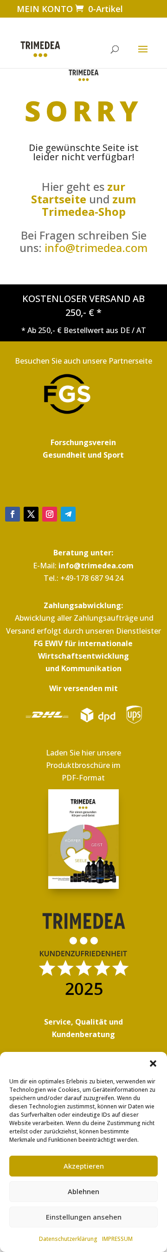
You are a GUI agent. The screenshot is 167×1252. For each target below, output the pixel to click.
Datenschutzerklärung (68, 1239)
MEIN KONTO (45, 8)
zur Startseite (78, 193)
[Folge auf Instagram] (49, 514)
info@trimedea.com (96, 247)
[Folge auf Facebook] (12, 514)
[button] (153, 1063)
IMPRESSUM (117, 1239)
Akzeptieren (84, 1165)
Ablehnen (83, 1191)
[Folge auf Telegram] (68, 514)
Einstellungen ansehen (84, 1216)
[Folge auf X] (31, 514)
